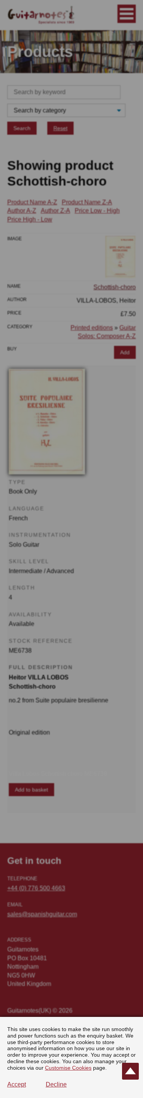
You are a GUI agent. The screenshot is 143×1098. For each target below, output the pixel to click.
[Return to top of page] (130, 1071)
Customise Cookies (68, 1068)
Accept (16, 1084)
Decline (56, 1084)
